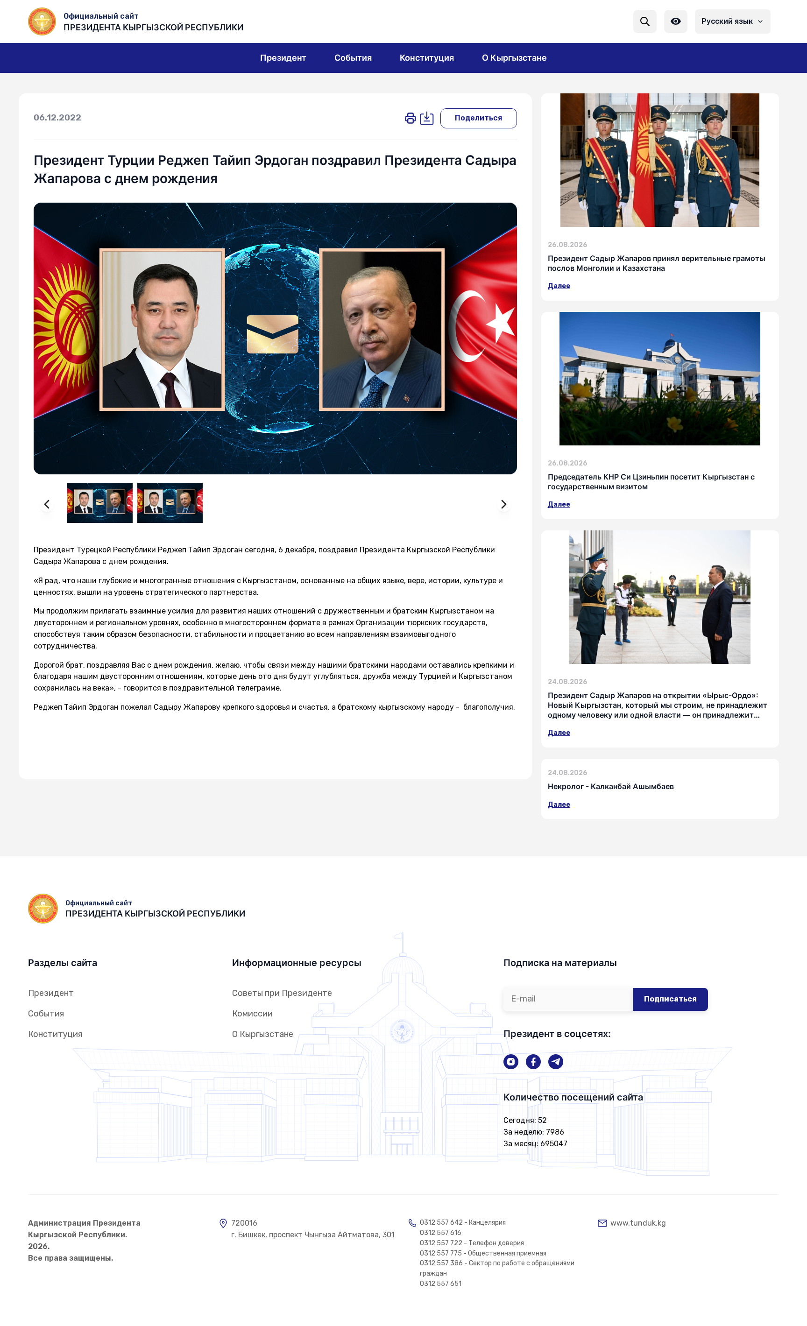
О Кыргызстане (262, 1034)
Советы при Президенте (282, 993)
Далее (559, 286)
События (46, 1014)
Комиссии (252, 1014)
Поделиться (479, 117)
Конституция (55, 1034)
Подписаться (670, 998)
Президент (51, 993)
